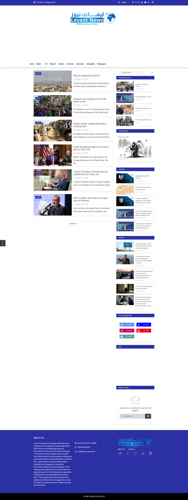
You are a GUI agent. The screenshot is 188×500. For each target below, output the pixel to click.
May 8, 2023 (138, 99)
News (39, 64)
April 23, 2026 (139, 180)
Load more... (73, 223)
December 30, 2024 (123, 159)
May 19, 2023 (138, 89)
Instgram (129, 330)
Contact (131, 449)
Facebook (146, 324)
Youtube (146, 330)
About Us (121, 449)
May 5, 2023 (138, 111)
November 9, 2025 (140, 230)
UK (46, 64)
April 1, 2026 (138, 192)
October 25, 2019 (80, 79)
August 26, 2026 (139, 265)
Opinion (61, 64)
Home (32, 64)
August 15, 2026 (139, 291)
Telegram (129, 336)
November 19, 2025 (140, 218)
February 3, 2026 (140, 205)
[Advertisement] (94, 44)
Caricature (80, 64)
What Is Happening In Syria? (86, 75)
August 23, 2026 (139, 280)
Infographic (90, 64)
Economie (70, 64)
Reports (53, 64)
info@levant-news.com (86, 451)
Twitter (129, 324)
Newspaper (101, 64)
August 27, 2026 (139, 250)
